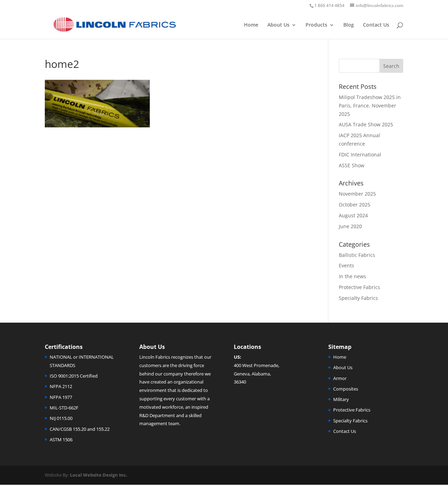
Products (316, 25)
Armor (339, 378)
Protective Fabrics (359, 287)
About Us (278, 25)
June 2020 (350, 226)
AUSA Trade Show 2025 (366, 124)
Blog (348, 25)
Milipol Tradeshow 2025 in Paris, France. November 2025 (370, 105)
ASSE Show (351, 165)
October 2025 (354, 204)
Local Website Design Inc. (98, 475)
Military (341, 399)
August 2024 (353, 215)
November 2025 (357, 193)
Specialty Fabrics (358, 298)
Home (251, 25)
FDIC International (360, 154)
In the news (352, 276)
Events (346, 265)
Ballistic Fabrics (357, 255)
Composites (345, 389)
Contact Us (376, 25)
